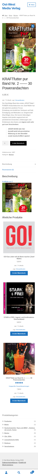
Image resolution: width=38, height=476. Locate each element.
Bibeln (6, 424)
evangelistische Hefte (11, 439)
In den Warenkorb (18, 143)
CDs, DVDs (7, 436)
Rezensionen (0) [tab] (8, 170)
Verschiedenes (9, 446)
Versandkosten (19, 100)
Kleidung (7, 443)
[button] (32, 26)
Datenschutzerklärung (9, 462)
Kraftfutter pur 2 (7, 181)
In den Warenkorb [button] (19, 273)
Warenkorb (29, 471)
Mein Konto (6, 472)
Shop (10, 15)
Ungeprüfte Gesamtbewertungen (19, 386)
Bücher (16, 15)
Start (5, 15)
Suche (19, 472)
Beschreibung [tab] (7, 164)
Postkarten (8, 421)
